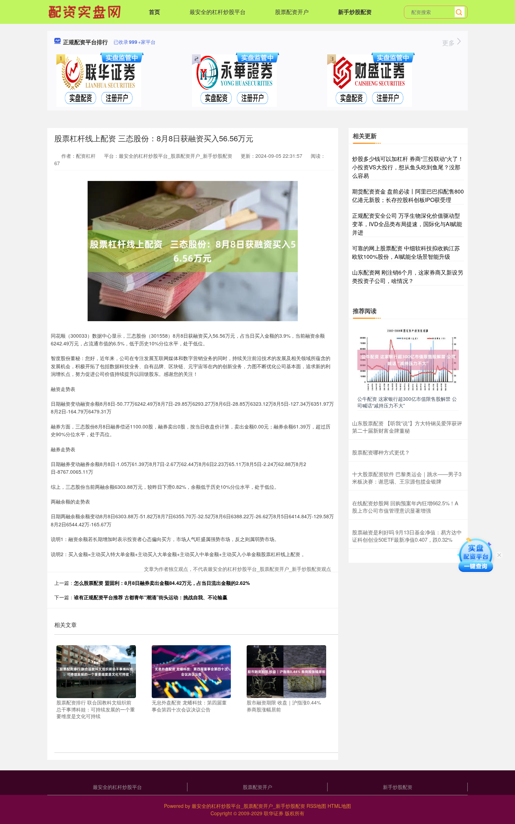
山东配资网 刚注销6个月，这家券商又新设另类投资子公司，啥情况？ (407, 276)
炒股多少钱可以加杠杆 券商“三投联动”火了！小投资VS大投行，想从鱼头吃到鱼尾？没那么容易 (408, 167)
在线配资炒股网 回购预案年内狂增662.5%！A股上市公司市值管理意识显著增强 (405, 506)
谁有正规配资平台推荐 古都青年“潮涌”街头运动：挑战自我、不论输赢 (150, 597)
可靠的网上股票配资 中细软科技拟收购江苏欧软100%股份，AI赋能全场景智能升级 (406, 252)
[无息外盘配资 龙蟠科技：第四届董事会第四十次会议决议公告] (191, 670)
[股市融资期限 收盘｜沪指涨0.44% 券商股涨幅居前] (286, 670)
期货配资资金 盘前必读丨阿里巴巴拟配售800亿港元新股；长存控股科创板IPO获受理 (408, 195)
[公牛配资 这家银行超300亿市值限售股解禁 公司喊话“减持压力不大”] (408, 359)
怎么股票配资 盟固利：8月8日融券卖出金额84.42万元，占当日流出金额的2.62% (162, 582)
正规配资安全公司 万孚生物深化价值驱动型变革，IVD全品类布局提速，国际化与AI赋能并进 (407, 223)
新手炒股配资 (355, 12)
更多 (449, 42)
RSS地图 (316, 805)
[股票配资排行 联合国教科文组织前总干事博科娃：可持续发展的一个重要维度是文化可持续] (96, 670)
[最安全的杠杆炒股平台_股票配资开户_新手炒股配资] (85, 11)
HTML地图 (339, 805)
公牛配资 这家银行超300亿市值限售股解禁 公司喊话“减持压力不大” (407, 401)
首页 (154, 12)
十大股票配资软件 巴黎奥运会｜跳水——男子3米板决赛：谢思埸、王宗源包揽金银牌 (406, 477)
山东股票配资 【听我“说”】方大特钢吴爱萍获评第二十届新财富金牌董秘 (407, 426)
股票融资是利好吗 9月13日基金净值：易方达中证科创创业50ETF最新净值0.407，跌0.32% (407, 535)
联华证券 (273, 813)
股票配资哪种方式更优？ (381, 452)
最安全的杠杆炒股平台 (218, 12)
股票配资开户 (292, 12)
